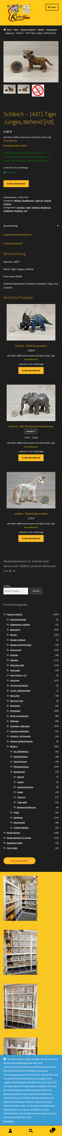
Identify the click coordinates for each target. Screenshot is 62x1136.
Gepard (20, 777)
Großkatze (8, 210)
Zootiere (21, 207)
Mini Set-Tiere (16, 700)
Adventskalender (18, 619)
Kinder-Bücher (13, 832)
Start (9, 29)
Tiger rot (10, 33)
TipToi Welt (12, 848)
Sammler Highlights (19, 731)
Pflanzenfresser (21, 766)
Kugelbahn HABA (14, 843)
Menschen (15, 695)
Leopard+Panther (25, 787)
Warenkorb (47, 1128)
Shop (16, 29)
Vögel (16, 812)
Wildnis (41, 29)
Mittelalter (15, 705)
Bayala (13, 634)
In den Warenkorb (16, 183)
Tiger (28, 207)
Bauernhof (15, 629)
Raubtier (18, 210)
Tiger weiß (22, 802)
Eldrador (14, 660)
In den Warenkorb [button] (31, 370)
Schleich (36, 207)
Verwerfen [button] (8, 1121)
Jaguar (20, 782)
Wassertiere (19, 822)
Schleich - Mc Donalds (20, 736)
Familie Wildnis (21, 756)
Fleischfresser (20, 761)
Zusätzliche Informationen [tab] (17, 234)
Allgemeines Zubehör (20, 624)
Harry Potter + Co (18, 675)
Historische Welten (19, 685)
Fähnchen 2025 (17, 665)
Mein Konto (10, 1131)
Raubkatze (46, 207)
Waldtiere (18, 817)
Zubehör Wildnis (21, 827)
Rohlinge (14, 721)
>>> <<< (19, 860)
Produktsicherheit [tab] (12, 243)
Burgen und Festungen (20, 644)
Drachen (14, 655)
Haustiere (14, 680)
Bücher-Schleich (17, 640)
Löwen (20, 792)
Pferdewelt (15, 711)
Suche (31, 1131)
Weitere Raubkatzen (26, 807)
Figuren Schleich (28, 29)
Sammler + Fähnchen (20, 726)
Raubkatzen (51, 29)
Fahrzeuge (15, 670)
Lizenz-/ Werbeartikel (20, 690)
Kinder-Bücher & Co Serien (19, 837)
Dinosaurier (15, 650)
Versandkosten (10, 140)
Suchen (6, 586)
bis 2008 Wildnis (21, 751)
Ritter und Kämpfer (19, 716)
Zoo (25, 210)
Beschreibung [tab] (10, 225)
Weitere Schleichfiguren (21, 741)
